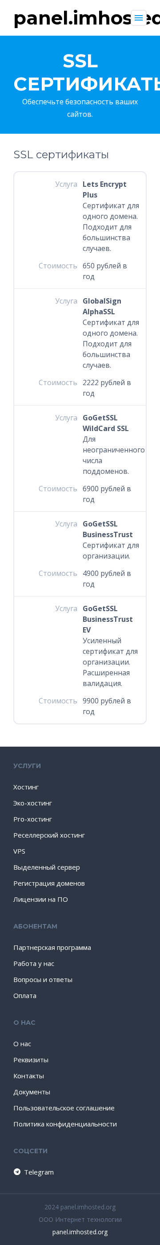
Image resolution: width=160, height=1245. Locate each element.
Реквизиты (30, 1059)
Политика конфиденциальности (65, 1123)
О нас (22, 1043)
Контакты (28, 1075)
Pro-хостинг (32, 818)
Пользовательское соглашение (64, 1107)
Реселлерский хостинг (49, 834)
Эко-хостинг (32, 802)
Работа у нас (33, 963)
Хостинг (26, 786)
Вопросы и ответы (42, 979)
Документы (31, 1091)
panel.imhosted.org (80, 1232)
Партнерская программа (52, 947)
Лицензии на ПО (40, 899)
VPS (19, 850)
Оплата (24, 995)
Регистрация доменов (49, 883)
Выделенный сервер (46, 867)
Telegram (39, 1171)
